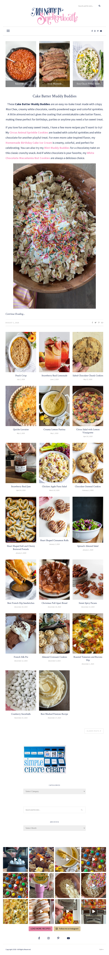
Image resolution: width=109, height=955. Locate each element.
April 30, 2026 (88, 436)
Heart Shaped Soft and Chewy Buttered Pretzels (21, 548)
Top (100, 949)
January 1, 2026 (88, 550)
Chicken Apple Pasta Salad (54, 486)
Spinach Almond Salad (87, 546)
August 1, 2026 (12, 323)
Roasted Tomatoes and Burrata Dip (88, 658)
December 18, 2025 (54, 607)
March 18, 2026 (54, 490)
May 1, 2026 (54, 433)
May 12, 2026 (87, 379)
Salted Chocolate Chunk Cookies (88, 375)
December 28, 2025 (21, 607)
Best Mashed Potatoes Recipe (54, 714)
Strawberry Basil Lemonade (54, 375)
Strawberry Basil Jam (21, 486)
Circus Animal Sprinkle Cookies (29, 132)
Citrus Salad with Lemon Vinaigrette (88, 431)
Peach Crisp (21, 375)
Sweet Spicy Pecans (88, 603)
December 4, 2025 (54, 661)
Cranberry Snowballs (21, 714)
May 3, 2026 (21, 433)
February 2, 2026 (88, 490)
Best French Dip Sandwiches (20, 603)
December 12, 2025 (21, 661)
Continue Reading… (15, 314)
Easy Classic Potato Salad (88, 83)
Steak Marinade (54, 83)
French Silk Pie (21, 657)
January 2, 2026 (54, 544)
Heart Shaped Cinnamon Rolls (54, 540)
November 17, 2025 (54, 718)
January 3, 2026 (21, 553)
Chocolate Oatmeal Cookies (88, 486)
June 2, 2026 (54, 379)
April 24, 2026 (21, 490)
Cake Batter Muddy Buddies (54, 96)
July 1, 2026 (21, 379)
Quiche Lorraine (21, 429)
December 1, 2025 (88, 664)
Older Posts (93, 731)
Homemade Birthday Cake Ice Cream (29, 142)
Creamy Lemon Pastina (54, 429)
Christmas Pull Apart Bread (54, 603)
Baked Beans (21, 83)
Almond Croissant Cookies (54, 657)
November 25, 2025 (21, 718)
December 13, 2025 (88, 607)
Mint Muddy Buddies (57, 147)
